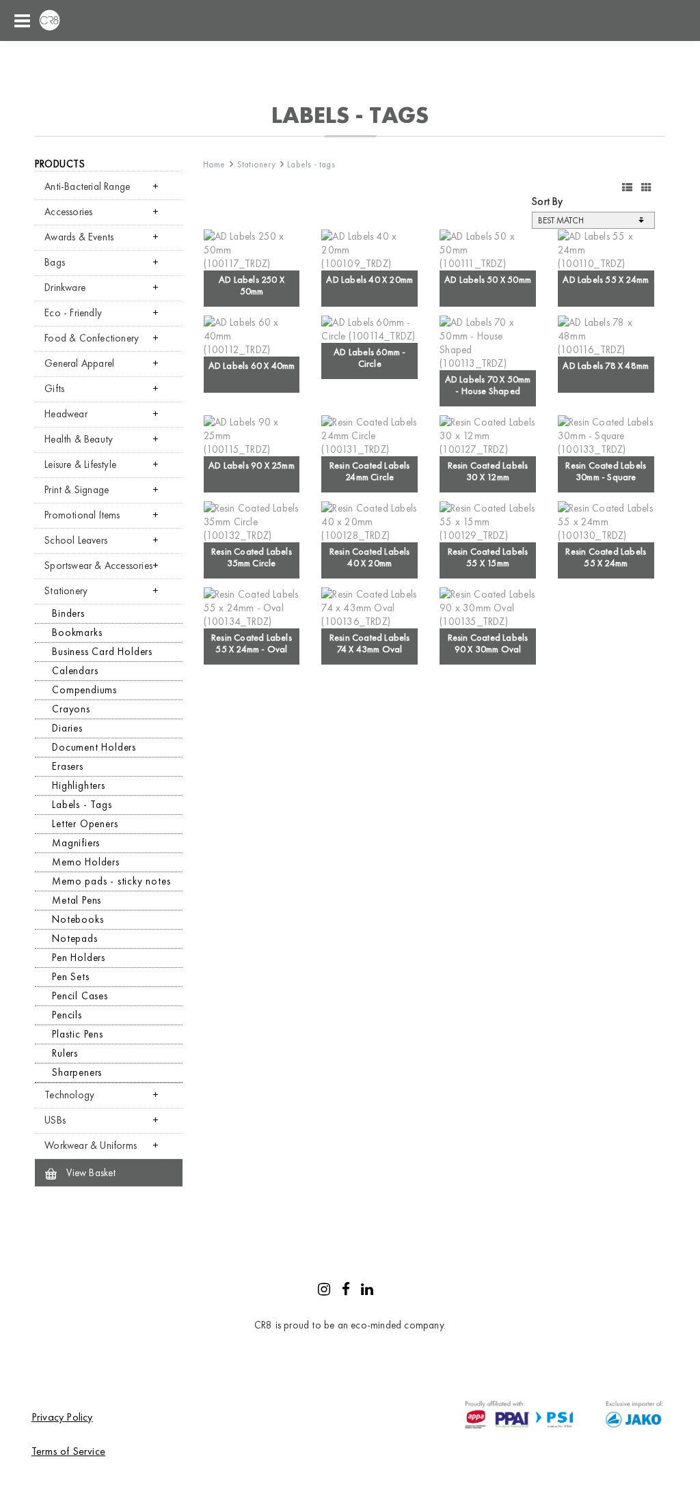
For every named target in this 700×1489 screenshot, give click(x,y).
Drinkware (64, 287)
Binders (68, 613)
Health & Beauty (78, 439)
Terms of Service (68, 1451)
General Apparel (79, 363)
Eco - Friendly (73, 313)
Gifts (54, 388)
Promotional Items (82, 515)
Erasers (67, 766)
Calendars (75, 671)
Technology (69, 1095)
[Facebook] (346, 1291)
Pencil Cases (80, 996)
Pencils (67, 1015)
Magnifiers (76, 843)
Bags (54, 262)
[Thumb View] (646, 188)
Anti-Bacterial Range (87, 186)
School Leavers (75, 540)
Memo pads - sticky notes (111, 881)
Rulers (65, 1053)
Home (214, 164)
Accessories (68, 212)
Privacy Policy (62, 1417)
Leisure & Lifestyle (80, 464)
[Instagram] (324, 1291)
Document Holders (94, 747)
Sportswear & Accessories (98, 565)
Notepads (74, 938)
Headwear (66, 414)
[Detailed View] (627, 188)
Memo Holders (86, 862)
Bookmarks (77, 632)
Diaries (67, 728)
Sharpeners (77, 1072)
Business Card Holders (102, 651)
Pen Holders (78, 957)
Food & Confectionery (91, 338)
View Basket (90, 1173)
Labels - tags (311, 164)
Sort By (547, 201)
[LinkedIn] (367, 1291)
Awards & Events (78, 237)
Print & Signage (76, 490)
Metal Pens (76, 900)
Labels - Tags (81, 804)
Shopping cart (645, 20)
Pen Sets (70, 977)
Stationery (66, 591)
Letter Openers (85, 824)
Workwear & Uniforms (90, 1145)
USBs (55, 1120)
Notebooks (77, 919)
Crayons (71, 709)
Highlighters (78, 785)
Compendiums (84, 690)
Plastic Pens (77, 1034)
